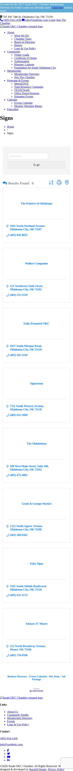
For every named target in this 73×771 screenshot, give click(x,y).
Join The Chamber (24, 77)
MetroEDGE (21, 83)
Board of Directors (24, 42)
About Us (12, 711)
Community (13, 51)
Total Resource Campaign (28, 86)
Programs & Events (18, 80)
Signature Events (23, 96)
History (18, 45)
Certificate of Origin (25, 58)
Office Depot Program (26, 93)
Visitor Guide (21, 54)
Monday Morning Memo (28, 106)
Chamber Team (22, 38)
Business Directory (17, 676)
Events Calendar (23, 102)
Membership (14, 70)
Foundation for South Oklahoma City (35, 67)
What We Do (21, 35)
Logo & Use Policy (25, 48)
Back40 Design (38, 769)
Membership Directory (27, 74)
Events (11, 721)
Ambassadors (21, 61)
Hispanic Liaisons (24, 64)
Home (10, 126)
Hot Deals (54, 676)
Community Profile (18, 714)
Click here (57, 7)
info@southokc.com (37, 20)
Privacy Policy (56, 769)
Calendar (12, 99)
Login (52, 20)
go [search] (38, 164)
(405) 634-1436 (12, 20)
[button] (5, 183)
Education (12, 109)
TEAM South (22, 90)
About (10, 32)
